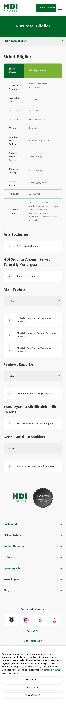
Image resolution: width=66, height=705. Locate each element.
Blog (6, 590)
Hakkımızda (11, 524)
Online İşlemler (46, 8)
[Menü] (60, 8)
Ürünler (8, 557)
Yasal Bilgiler (12, 579)
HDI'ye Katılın (12, 535)
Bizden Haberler (14, 546)
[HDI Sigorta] (11, 8)
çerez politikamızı (52, 670)
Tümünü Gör (33, 631)
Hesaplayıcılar (13, 568)
